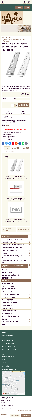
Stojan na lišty (6, 270)
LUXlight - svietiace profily (9, 311)
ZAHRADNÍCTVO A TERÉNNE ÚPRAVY (9, 322)
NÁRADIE (3, 325)
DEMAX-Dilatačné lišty (7, 305)
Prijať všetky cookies (26, 415)
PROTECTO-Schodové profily (9, 297)
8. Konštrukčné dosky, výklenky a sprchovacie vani (14, 261)
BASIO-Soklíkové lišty (7, 300)
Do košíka (24, 105)
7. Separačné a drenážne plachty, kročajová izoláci (13, 257)
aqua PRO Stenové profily (8, 286)
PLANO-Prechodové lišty (8, 308)
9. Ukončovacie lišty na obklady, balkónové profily (13, 266)
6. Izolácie (4, 253)
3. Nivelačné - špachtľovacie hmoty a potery (13, 245)
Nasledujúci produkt (22, 229)
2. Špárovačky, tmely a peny (9, 242)
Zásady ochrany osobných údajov (24, 410)
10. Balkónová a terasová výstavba (11, 316)
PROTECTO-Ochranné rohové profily (11, 294)
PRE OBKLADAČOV (5, 236)
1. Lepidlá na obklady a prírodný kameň (12, 239)
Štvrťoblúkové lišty (7, 278)
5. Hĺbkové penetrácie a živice (9, 250)
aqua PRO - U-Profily (7, 292)
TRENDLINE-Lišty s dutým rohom (10, 303)
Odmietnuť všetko (15, 415)
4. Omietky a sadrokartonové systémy (12, 248)
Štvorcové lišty (6, 281)
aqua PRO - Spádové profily (9, 289)
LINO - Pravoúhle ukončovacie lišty (11, 275)
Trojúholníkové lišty (7, 283)
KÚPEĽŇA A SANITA (5, 319)
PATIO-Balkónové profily (8, 314)
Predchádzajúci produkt (8, 229)
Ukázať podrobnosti (5, 414)
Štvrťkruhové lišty (7, 272)
